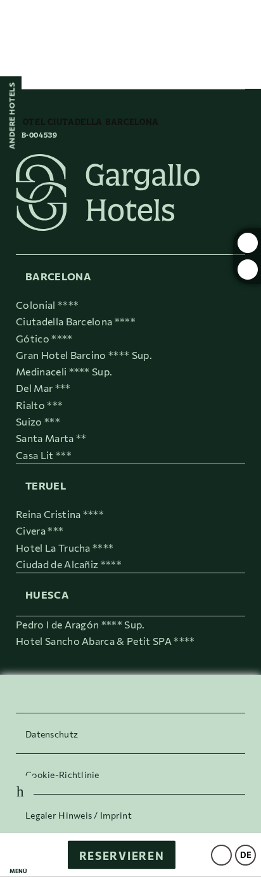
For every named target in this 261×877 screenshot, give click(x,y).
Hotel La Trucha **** (64, 548)
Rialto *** (39, 405)
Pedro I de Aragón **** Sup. (80, 624)
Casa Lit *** (44, 455)
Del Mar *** (43, 388)
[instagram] (248, 243)
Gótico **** (44, 338)
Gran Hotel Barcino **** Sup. (84, 355)
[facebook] (248, 269)
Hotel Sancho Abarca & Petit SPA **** (105, 641)
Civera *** (39, 530)
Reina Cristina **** (60, 514)
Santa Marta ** (51, 438)
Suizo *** (38, 421)
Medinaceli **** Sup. (64, 371)
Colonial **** (47, 305)
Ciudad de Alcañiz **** (69, 564)
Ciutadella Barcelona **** (76, 321)
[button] (18, 855)
